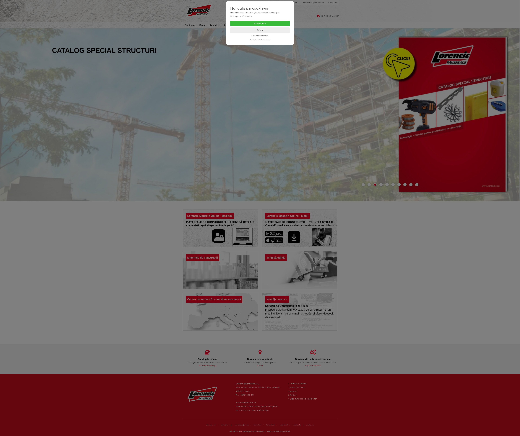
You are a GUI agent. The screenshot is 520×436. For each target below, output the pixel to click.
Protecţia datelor (265, 40)
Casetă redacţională (255, 40)
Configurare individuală (260, 35)
